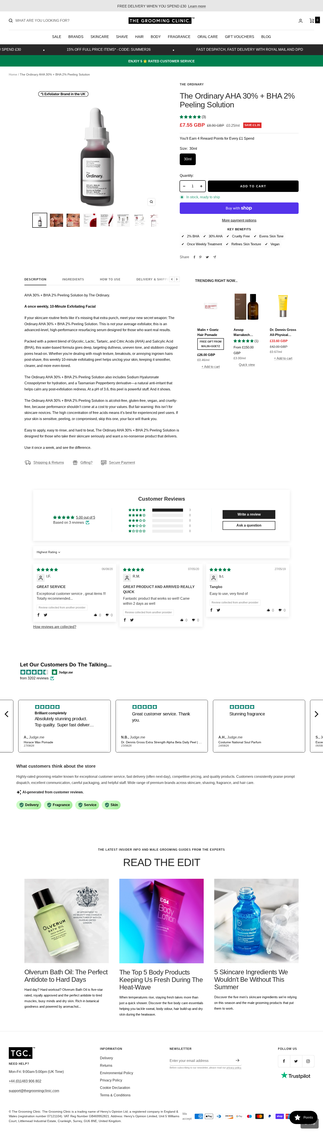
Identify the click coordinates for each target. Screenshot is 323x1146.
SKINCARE (100, 37)
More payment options (239, 220)
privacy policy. (234, 1067)
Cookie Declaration (115, 1088)
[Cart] (312, 20)
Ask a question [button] (248, 525)
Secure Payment (122, 462)
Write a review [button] (249, 514)
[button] (191, 117)
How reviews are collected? (54, 627)
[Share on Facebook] (194, 257)
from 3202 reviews (34, 678)
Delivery (106, 1058)
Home (13, 74)
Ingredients (73, 279)
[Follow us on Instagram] (308, 1061)
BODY (156, 37)
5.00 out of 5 (85, 517)
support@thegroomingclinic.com (34, 1091)
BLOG (266, 37)
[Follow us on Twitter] (296, 1061)
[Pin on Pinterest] (200, 257)
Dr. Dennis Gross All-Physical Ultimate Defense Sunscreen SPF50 (283, 332)
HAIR (139, 37)
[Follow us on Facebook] (284, 1061)
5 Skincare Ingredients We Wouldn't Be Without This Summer (251, 979)
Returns (106, 1065)
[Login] (301, 21)
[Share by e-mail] (214, 257)
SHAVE (122, 37)
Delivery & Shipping (154, 279)
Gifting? (86, 462)
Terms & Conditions (115, 1095)
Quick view (247, 364)
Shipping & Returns (48, 462)
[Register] (238, 1060)
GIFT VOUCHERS (239, 37)
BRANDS (75, 37)
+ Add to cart (210, 366)
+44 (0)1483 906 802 (25, 1081)
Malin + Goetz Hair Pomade (208, 332)
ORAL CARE (208, 37)
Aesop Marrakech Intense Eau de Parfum (245, 332)
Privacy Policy (111, 1080)
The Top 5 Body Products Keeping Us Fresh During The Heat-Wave (161, 980)
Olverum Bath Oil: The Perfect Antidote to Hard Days (66, 975)
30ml (188, 159)
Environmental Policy (116, 1073)
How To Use (110, 279)
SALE (56, 37)
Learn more (197, 6)
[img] (47, 570)
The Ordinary (192, 84)
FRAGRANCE (179, 37)
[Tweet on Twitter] (207, 257)
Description (35, 279)
